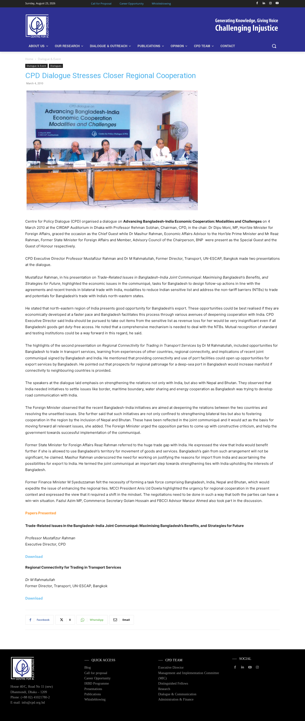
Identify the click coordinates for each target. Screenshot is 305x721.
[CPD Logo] (63, 26)
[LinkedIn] (264, 3)
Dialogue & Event (36, 65)
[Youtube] (277, 3)
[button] (274, 46)
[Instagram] (270, 3)
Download (34, 556)
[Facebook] (257, 3)
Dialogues (55, 65)
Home (29, 59)
